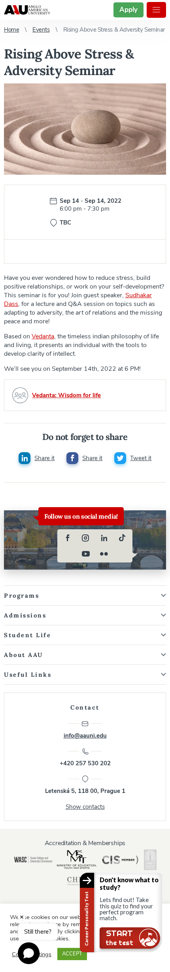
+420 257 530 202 (85, 763)
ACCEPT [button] (72, 953)
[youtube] (86, 554)
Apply (128, 9)
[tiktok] (122, 538)
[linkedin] (104, 538)
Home (11, 30)
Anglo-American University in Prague (27, 10)
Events (40, 30)
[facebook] (68, 538)
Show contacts (85, 807)
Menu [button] (156, 10)
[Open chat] (29, 953)
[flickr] (104, 554)
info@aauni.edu (85, 736)
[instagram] (86, 538)
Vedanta (43, 336)
